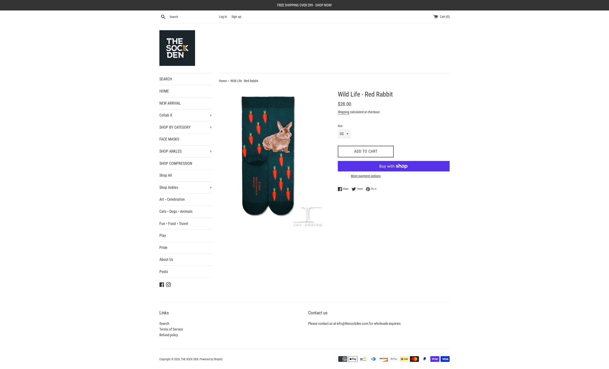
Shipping (343, 112)
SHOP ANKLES (185, 151)
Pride (163, 247)
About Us (166, 259)
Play (162, 235)
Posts (163, 271)
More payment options (366, 176)
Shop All (165, 175)
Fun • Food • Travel (173, 223)
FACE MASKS (169, 139)
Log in (223, 17)
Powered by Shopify (211, 359)
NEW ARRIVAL (170, 103)
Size (340, 126)
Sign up (236, 17)
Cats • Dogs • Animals (175, 211)
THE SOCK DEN (189, 359)
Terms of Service (171, 329)
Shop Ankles (185, 187)
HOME (164, 91)
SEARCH (165, 79)
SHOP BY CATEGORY (185, 127)
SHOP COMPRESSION (175, 163)
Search (164, 323)
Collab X (185, 115)
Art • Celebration (172, 199)
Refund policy (168, 335)
